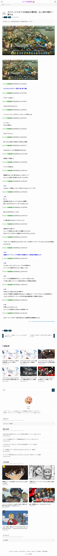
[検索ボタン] (55, 2)
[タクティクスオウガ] (20, 79)
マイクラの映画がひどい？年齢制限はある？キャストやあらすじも (21, 440)
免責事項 (39, 551)
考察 (9, 17)
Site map (16, 551)
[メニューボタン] (2, 2)
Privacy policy (22, 551)
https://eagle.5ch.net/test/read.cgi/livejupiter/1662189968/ (43, 321)
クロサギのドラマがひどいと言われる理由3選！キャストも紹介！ (20, 445)
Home (11, 551)
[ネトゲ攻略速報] (28, 2)
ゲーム (5, 17)
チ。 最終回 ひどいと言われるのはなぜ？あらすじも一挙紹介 (19, 450)
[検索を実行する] (53, 390)
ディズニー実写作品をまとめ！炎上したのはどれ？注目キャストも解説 (22, 455)
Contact (28, 551)
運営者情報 (44, 551)
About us (34, 551)
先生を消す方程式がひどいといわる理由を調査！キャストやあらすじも (22, 435)
